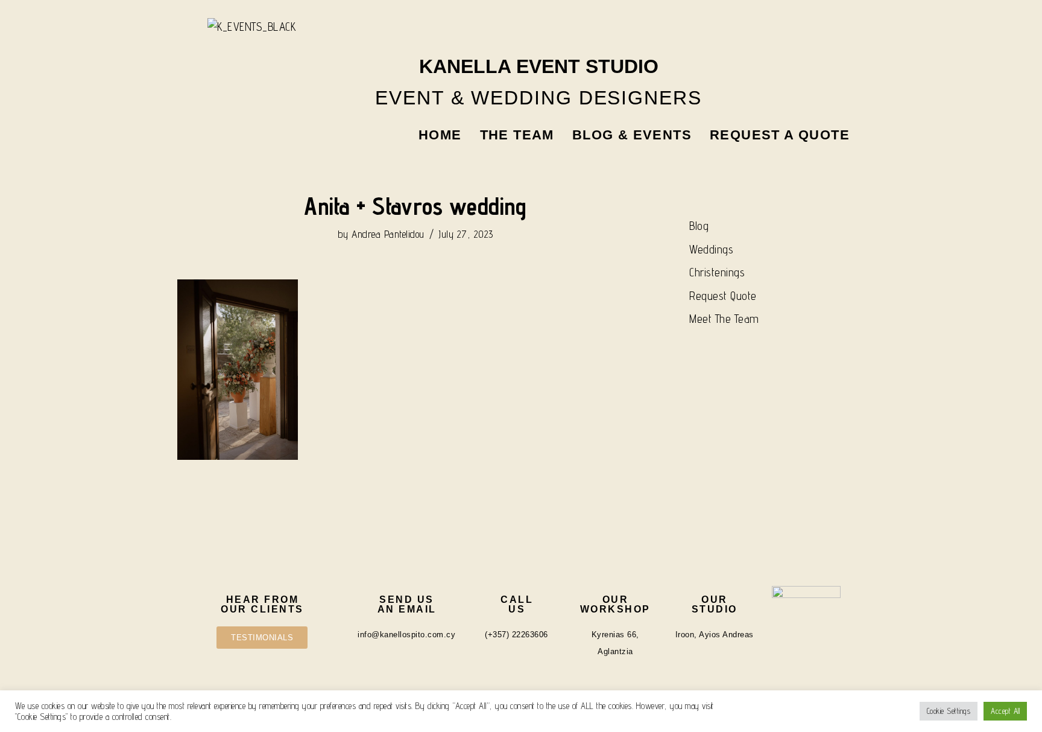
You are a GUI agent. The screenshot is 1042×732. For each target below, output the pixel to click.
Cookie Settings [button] (949, 711)
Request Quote (723, 295)
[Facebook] (805, 32)
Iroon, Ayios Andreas (714, 634)
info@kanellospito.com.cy (406, 634)
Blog (699, 225)
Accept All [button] (1005, 711)
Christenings (717, 272)
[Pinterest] (837, 32)
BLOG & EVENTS (632, 134)
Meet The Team (724, 318)
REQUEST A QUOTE (780, 134)
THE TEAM (517, 134)
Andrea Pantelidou (388, 234)
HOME (440, 134)
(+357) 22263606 (516, 634)
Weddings (711, 249)
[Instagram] (773, 32)
